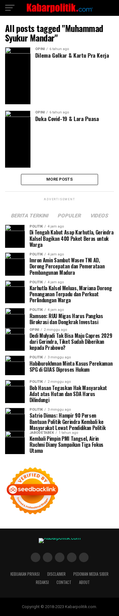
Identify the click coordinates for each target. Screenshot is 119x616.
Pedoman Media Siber (91, 574)
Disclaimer (56, 574)
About (84, 582)
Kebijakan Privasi (25, 574)
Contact (63, 582)
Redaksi (42, 582)
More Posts (59, 179)
